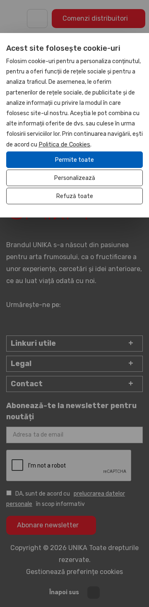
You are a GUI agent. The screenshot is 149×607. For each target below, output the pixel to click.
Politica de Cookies (64, 144)
